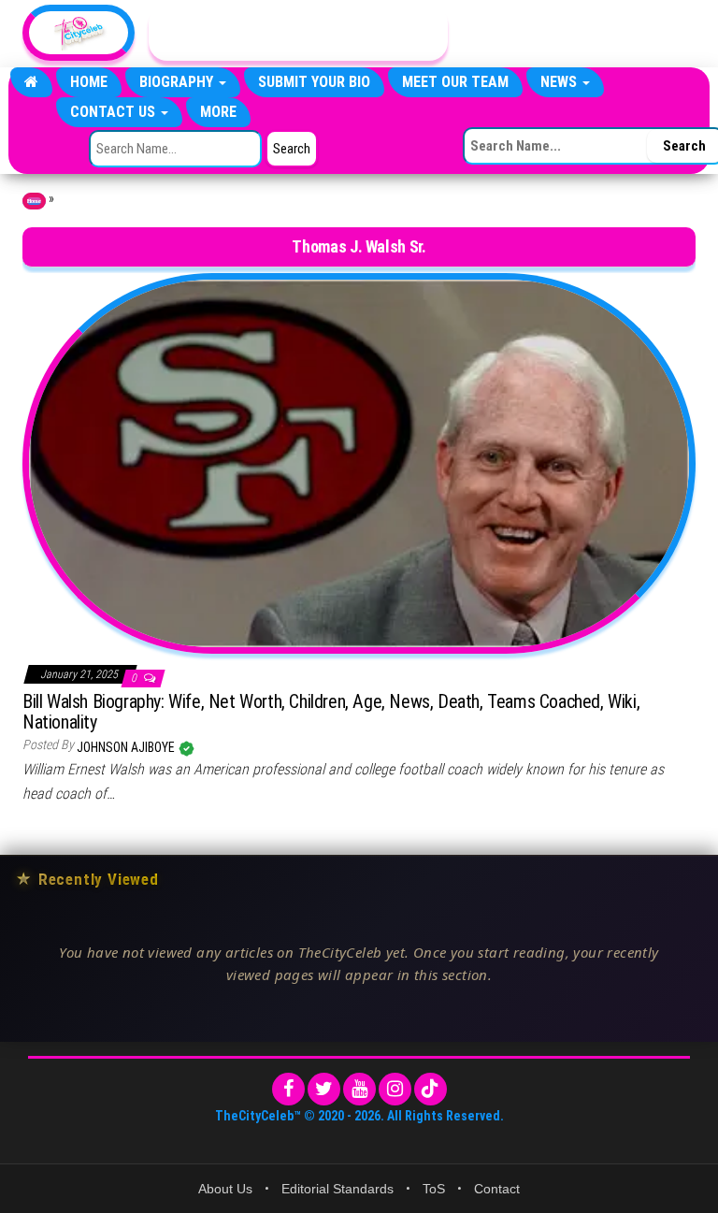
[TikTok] (430, 1089)
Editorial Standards (337, 1188)
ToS (434, 1188)
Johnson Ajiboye (127, 747)
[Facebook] (288, 1089)
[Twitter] (324, 1089)
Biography (178, 82)
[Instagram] (395, 1089)
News (560, 82)
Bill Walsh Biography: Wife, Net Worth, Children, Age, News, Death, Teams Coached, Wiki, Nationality (330, 711)
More (218, 112)
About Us (225, 1188)
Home (89, 82)
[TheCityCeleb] (31, 82)
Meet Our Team (455, 82)
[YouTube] (359, 1089)
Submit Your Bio (314, 82)
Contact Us (114, 112)
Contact (497, 1188)
